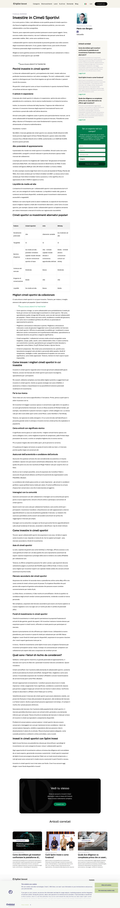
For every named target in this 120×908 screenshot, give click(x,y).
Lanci (56, 4)
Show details (25, 904)
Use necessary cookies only (106, 890)
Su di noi (62, 4)
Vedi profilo (80, 34)
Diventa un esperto (92, 164)
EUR (91, 4)
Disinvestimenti (46, 4)
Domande (70, 4)
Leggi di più (82, 73)
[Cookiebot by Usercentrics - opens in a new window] (10, 905)
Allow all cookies (106, 885)
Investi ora (101, 4)
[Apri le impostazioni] (85, 4)
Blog (76, 4)
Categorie (36, 4)
